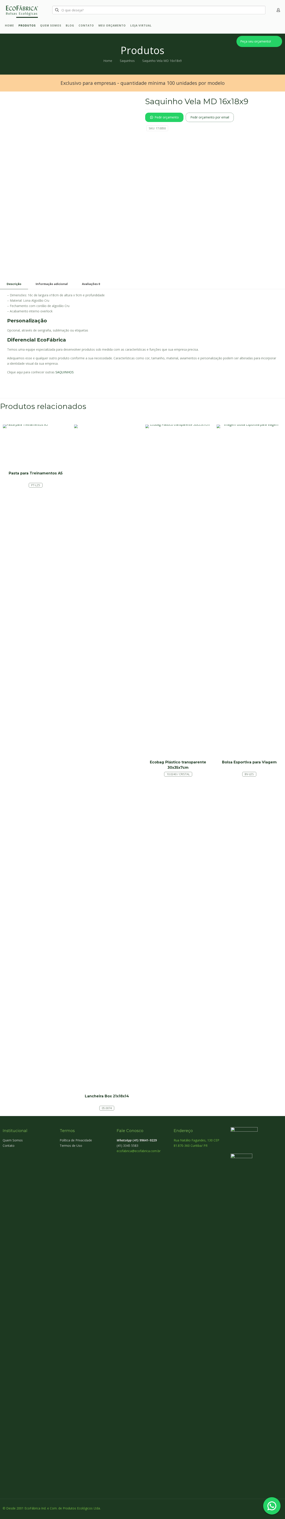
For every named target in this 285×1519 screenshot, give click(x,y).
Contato (8, 1145)
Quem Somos (13, 1140)
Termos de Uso (71, 1145)
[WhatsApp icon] (257, 1508)
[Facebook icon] (262, 1508)
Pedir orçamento (167, 117)
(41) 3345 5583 (127, 1145)
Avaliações (91, 284)
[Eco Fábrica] (21, 10)
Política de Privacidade (76, 1140)
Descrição (14, 284)
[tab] (14, 284)
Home (107, 61)
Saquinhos (127, 61)
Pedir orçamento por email (209, 117)
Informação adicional (52, 284)
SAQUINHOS (64, 372)
